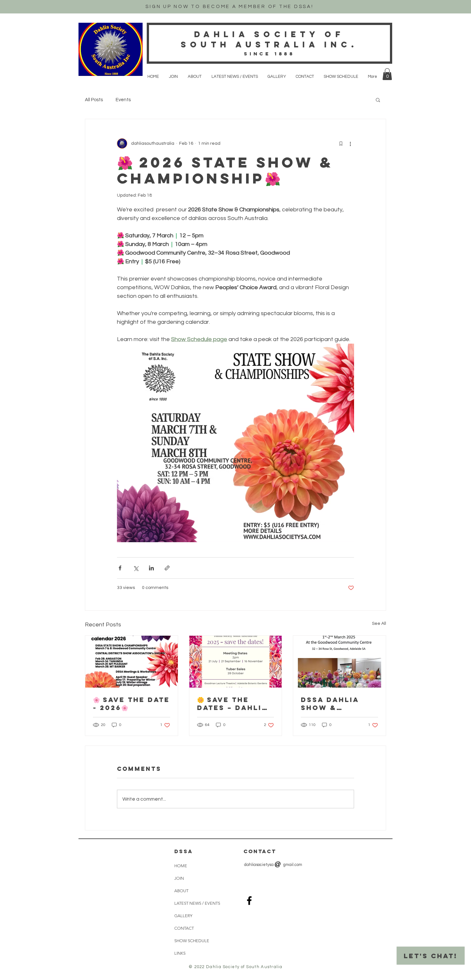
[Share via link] (167, 568)
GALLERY (183, 915)
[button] (387, 74)
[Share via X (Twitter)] (136, 568)
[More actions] (350, 143)
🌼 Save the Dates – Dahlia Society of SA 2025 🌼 (232, 704)
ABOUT (181, 890)
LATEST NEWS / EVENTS (197, 903)
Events (123, 99)
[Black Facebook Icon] (249, 900)
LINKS (180, 953)
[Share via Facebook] (120, 568)
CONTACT (184, 928)
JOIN (179, 878)
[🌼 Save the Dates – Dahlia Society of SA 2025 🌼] (235, 662)
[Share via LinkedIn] (151, 568)
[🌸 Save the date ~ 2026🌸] (131, 662)
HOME (180, 865)
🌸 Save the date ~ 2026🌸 (131, 704)
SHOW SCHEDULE (191, 940)
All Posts (94, 99)
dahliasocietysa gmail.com (273, 864)
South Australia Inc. (269, 44)
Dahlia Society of (269, 34)
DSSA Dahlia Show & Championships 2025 (337, 704)
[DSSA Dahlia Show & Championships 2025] (339, 662)
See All (379, 623)
